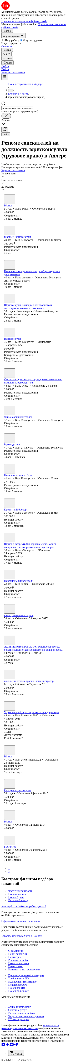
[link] (7, 58)
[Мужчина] (9, 230)
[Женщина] (9, 199)
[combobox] (17, 108)
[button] (5, 66)
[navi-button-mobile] (4, 77)
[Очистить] (6, 116)
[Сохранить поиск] (4, 129)
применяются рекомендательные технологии (30, 1027)
